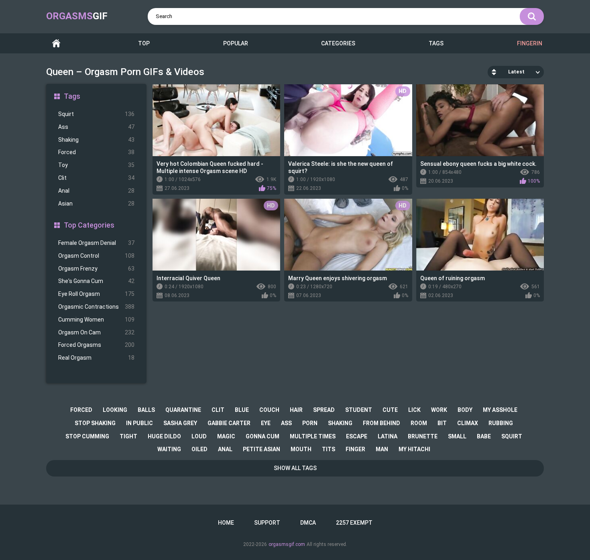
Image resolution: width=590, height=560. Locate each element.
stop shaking (95, 423)
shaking (340, 423)
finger (355, 449)
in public (139, 423)
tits (328, 449)
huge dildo (164, 436)
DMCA (308, 522)
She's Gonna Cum (96, 281)
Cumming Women (96, 319)
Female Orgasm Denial (96, 243)
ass (286, 423)
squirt (511, 436)
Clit (96, 178)
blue (242, 410)
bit (442, 423)
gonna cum (262, 436)
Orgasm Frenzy (96, 268)
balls (146, 410)
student (358, 410)
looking (115, 410)
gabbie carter (229, 423)
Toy (96, 165)
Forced (96, 152)
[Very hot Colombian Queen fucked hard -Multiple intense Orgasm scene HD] (216, 120)
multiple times (313, 436)
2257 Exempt (354, 522)
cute (390, 410)
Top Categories (89, 225)
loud (199, 436)
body (465, 410)
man (382, 449)
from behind (381, 423)
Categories (338, 43)
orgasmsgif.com (287, 544)
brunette (422, 436)
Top (144, 43)
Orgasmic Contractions (96, 306)
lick (414, 410)
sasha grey (180, 423)
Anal (96, 190)
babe (484, 436)
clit (218, 410)
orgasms (77, 16)
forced (81, 410)
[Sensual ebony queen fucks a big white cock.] (480, 120)
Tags (436, 43)
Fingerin (529, 43)
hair (296, 410)
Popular (235, 43)
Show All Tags (295, 468)
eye (266, 423)
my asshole (500, 410)
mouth (301, 449)
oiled (199, 449)
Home (56, 43)
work (439, 410)
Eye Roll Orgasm (96, 294)
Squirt (96, 114)
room (419, 423)
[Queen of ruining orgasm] (480, 235)
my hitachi (414, 449)
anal (225, 449)
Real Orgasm (96, 357)
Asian (96, 203)
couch (269, 410)
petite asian (261, 449)
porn (309, 423)
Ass (96, 127)
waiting (169, 449)
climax (467, 423)
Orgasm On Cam (96, 332)
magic (226, 436)
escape (356, 436)
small (457, 436)
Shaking (96, 139)
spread (324, 410)
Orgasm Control (96, 256)
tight (128, 436)
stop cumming (87, 436)
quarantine (183, 410)
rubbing (500, 423)
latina (387, 436)
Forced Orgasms (96, 345)
